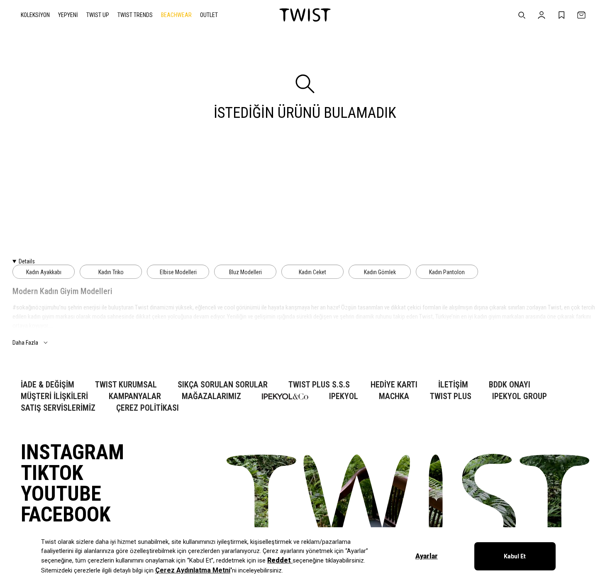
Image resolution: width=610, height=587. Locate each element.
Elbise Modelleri (178, 272)
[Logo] (305, 15)
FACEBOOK (65, 514)
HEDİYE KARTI (394, 385)
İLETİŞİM (453, 385)
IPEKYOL (343, 396)
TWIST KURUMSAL (126, 385)
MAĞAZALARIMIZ (211, 396)
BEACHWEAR (176, 15)
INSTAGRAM (72, 452)
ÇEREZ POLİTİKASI (147, 408)
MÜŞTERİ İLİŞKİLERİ (54, 396)
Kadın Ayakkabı (43, 272)
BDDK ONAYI (509, 385)
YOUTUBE (61, 493)
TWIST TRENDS (135, 15)
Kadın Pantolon (447, 272)
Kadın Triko (111, 272)
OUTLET (209, 15)
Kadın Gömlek (380, 272)
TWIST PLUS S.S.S (319, 385)
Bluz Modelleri (245, 272)
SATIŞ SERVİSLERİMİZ (58, 408)
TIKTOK (52, 473)
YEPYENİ (68, 15)
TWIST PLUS (450, 396)
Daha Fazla (25, 342)
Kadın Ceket (312, 272)
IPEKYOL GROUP (519, 396)
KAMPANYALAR (135, 396)
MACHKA (394, 396)
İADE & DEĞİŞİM (47, 385)
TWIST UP (97, 15)
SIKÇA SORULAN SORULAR (223, 385)
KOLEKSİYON (35, 15)
